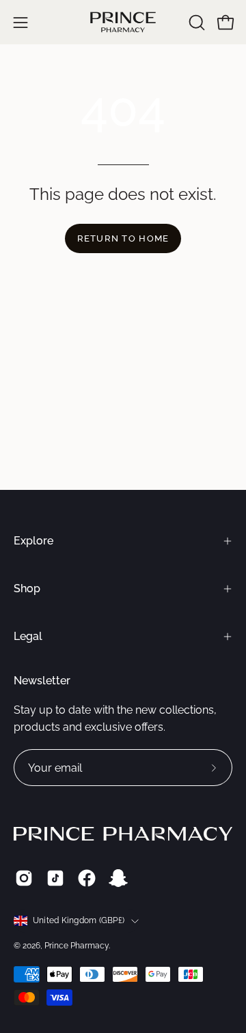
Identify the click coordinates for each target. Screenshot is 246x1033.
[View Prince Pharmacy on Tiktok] (55, 878)
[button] (195, 22)
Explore (33, 540)
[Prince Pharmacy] (123, 22)
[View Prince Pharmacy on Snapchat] (118, 878)
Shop (27, 588)
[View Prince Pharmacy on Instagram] (24, 878)
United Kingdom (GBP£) (78, 920)
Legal (28, 636)
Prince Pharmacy (76, 945)
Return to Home (123, 238)
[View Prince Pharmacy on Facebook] (87, 878)
